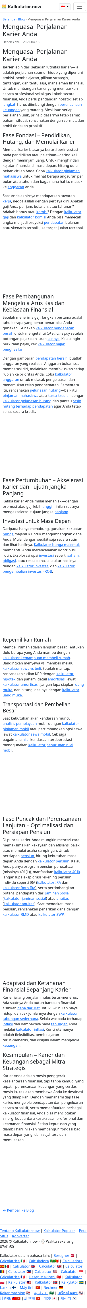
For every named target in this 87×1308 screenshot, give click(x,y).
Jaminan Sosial (57, 893)
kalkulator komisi (31, 217)
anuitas (62, 898)
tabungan (59, 1024)
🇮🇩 (63, 7)
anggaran (16, 186)
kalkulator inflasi (30, 1029)
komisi (42, 211)
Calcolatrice (10, 1260)
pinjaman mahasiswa (20, 395)
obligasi (9, 560)
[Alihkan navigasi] (79, 6)
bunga (8, 534)
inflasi (8, 1024)
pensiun (27, 855)
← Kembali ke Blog (18, 1210)
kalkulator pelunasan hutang (27, 400)
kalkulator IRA (49, 882)
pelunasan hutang (45, 390)
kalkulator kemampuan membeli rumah (36, 657)
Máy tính (27, 1287)
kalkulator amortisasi (21, 684)
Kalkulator (73, 1276)
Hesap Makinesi (42, 1276)
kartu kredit (58, 395)
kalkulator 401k (67, 871)
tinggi (47, 506)
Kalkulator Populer (59, 1230)
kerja (7, 201)
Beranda (9, 19)
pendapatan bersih (51, 358)
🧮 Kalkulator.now (21, 7)
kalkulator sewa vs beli (22, 668)
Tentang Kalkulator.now (20, 1230)
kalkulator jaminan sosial (25, 898)
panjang (61, 511)
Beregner (61, 1255)
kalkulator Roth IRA (19, 887)
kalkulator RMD (16, 914)
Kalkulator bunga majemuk (57, 544)
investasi (46, 555)
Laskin (5, 1287)
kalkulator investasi (33, 566)
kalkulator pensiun (53, 861)
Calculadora (39, 1260)
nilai (26, 739)
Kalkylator (69, 1282)
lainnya (54, 338)
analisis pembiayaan (20, 723)
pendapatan (54, 222)
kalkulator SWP (51, 914)
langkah (9, 104)
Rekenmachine (12, 1292)
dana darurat (28, 1008)
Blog (21, 19)
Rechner (51, 1287)
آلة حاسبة (41, 1292)
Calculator (21, 1266)
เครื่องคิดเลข (68, 1292)
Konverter (20, 1236)
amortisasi (57, 679)
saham (73, 555)
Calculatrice (10, 1276)
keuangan (11, 1045)
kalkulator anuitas (19, 903)
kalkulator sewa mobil (31, 734)
